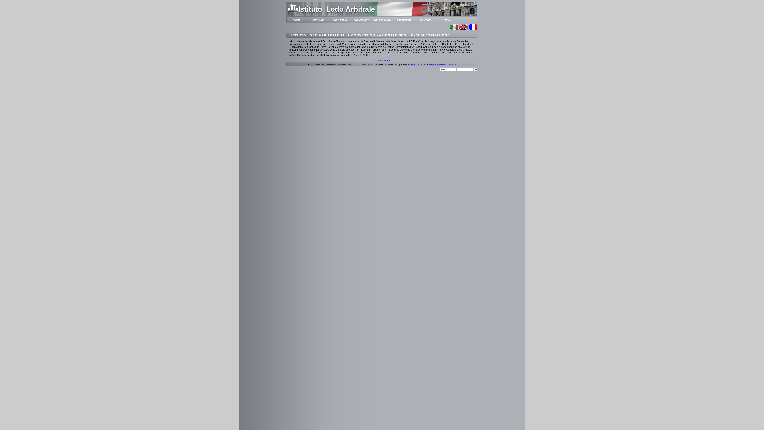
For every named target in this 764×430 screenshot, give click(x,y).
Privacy (452, 65)
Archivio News (382, 60)
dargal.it (415, 65)
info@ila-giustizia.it (437, 65)
